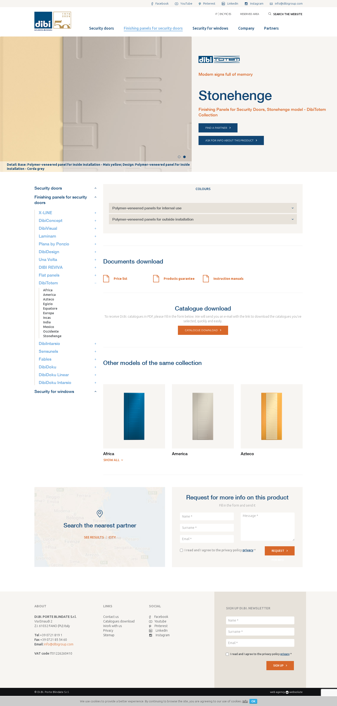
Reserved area (249, 14)
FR (225, 14)
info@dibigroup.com (58, 644)
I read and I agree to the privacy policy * (220, 550)
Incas (47, 317)
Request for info (278, 552)
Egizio (48, 304)
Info (245, 701)
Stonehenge (52, 336)
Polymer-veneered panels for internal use (147, 208)
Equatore (50, 308)
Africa (47, 290)
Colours (203, 189)
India (47, 322)
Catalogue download (201, 330)
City (112, 537)
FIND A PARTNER (216, 127)
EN (221, 14)
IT (216, 14)
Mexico (48, 327)
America (49, 295)
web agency (277, 691)
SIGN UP (278, 665)
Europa (48, 313)
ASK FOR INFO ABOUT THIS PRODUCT (229, 140)
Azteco (48, 299)
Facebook (161, 617)
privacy (248, 550)
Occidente (51, 331)
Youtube (160, 621)
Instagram (163, 635)
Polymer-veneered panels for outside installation (152, 219)
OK (253, 701)
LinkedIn (162, 630)
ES (230, 14)
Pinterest (161, 626)
